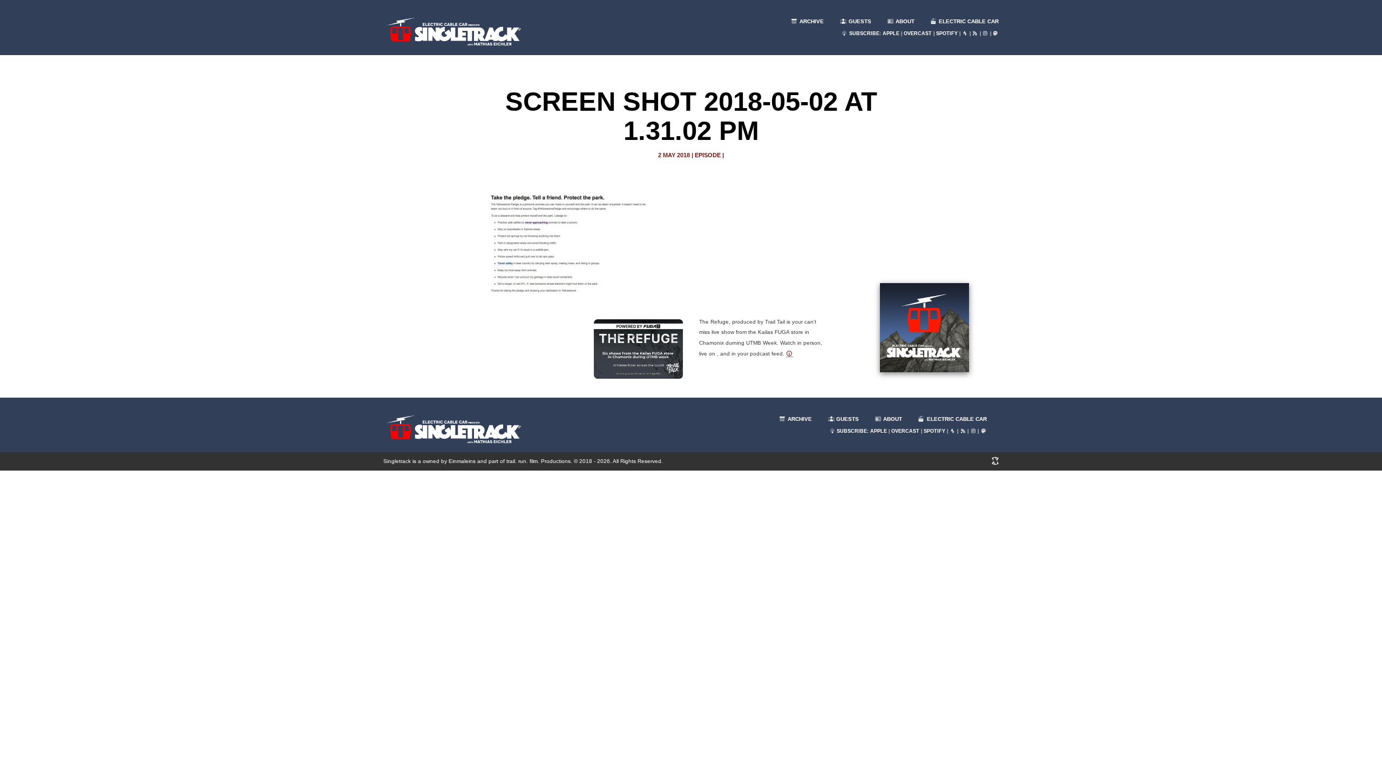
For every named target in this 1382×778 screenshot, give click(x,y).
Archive (811, 21)
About (904, 21)
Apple (891, 33)
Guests (859, 21)
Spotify (947, 33)
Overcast (918, 33)
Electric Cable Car (968, 21)
